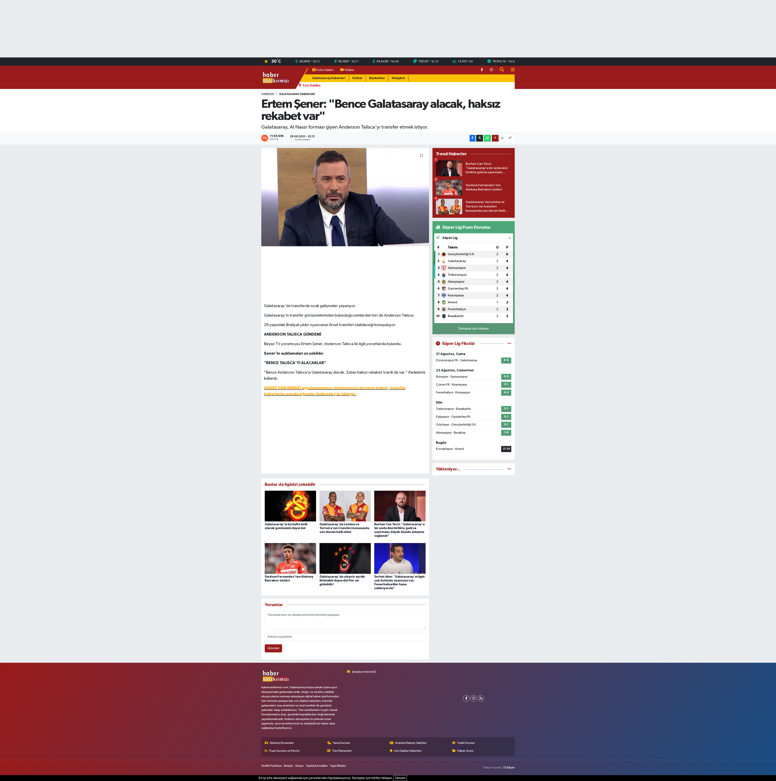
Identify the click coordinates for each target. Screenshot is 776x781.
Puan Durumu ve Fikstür (284, 750)
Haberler (267, 94)
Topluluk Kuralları (317, 765)
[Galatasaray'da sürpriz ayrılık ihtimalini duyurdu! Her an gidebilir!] (345, 558)
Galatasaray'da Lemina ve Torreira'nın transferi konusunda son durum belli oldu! (344, 528)
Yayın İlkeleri (338, 765)
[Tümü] (509, 469)
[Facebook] (466, 698)
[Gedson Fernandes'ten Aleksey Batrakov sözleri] (290, 558)
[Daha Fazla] (495, 138)
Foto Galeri (324, 70)
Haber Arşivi (465, 750)
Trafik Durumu (466, 742)
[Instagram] (473, 698)
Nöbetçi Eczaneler (282, 742)
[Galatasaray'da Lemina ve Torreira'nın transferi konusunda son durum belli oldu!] (345, 506)
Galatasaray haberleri (328, 78)
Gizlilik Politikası (271, 765)
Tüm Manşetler (342, 750)
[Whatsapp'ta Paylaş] (487, 138)
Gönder (273, 648)
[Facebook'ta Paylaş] (472, 138)
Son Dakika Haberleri (407, 750)
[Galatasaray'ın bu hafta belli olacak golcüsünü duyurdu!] (290, 506)
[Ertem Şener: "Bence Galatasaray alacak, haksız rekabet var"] (345, 197)
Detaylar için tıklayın (474, 328)
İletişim (288, 765)
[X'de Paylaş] (479, 138)
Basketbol (377, 78)
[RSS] (481, 698)
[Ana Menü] (511, 70)
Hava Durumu (341, 742)
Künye (299, 765)
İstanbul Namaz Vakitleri (411, 742)
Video (349, 70)
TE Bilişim (509, 767)
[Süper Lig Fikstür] (509, 343)
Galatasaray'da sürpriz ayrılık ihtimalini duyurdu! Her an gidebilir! (342, 580)
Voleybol (398, 78)
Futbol (357, 78)
